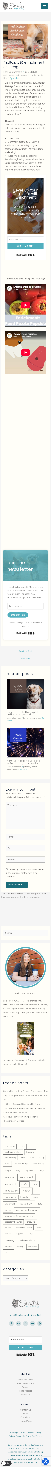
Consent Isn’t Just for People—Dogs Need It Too (25, 1091)
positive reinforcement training (19, 1216)
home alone (10, 1197)
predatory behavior (13, 1222)
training (9, 1240)
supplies (20, 1233)
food (35, 1184)
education (9, 1177)
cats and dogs (21, 1163)
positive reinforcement (27, 1210)
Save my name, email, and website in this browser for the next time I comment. (25, 873)
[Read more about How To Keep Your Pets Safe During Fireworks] (25, 742)
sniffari (8, 1233)
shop (39, 1228)
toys (31, 1233)
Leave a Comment (12, 72)
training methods (27, 1240)
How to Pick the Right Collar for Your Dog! (22, 713)
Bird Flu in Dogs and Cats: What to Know (21, 1104)
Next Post (25, 658)
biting (41, 1158)
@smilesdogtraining (14, 159)
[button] (6, 1463)
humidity (24, 1197)
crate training (38, 1164)
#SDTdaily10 (31, 72)
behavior (30, 1152)
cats (7, 1163)
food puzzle (11, 1190)
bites (32, 1158)
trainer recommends (26, 75)
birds (23, 1158)
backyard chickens (13, 1152)
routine (8, 1228)
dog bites (29, 1171)
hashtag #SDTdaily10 (25, 163)
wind (7, 1252)
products (31, 1222)
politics (8, 1210)
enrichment (9, 75)
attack (22, 1146)
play (40, 1204)
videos (8, 1246)
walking (20, 1247)
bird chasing (10, 1158)
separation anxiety (24, 1228)
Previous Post (25, 651)
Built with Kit (25, 255)
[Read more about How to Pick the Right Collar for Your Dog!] (25, 693)
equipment (10, 1184)
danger (8, 1171)
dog (18, 1170)
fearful (24, 1184)
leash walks (10, 1204)
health (26, 1190)
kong (35, 1197)
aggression (10, 1146)
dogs (42, 1170)
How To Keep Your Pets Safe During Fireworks (23, 762)
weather (32, 1247)
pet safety (27, 767)
